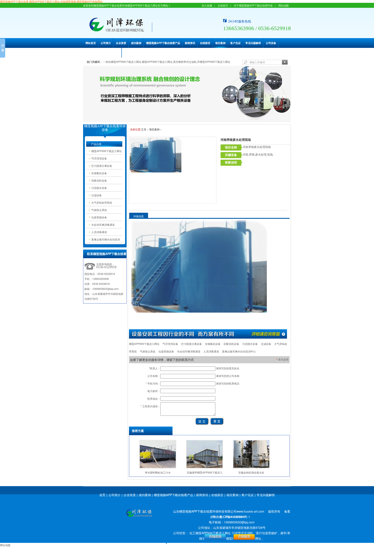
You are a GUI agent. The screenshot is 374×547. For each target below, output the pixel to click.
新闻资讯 (190, 43)
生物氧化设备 (99, 173)
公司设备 (271, 43)
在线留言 (223, 5)
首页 (102, 495)
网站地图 (283, 5)
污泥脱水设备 (99, 188)
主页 (143, 129)
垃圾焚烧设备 (99, 217)
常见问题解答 (253, 43)
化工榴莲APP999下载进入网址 (210, 533)
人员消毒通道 (99, 232)
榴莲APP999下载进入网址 (106, 151)
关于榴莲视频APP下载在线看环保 (253, 5)
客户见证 (235, 43)
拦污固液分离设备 (101, 165)
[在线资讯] (208, 333)
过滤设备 (96, 195)
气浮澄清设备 (99, 158)
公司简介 (106, 43)
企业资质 (121, 43)
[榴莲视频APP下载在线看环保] (139, 513)
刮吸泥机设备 (99, 180)
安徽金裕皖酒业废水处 (251, 472)
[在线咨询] (215, 536)
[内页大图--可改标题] (187, 93)
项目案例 (220, 43)
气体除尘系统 (99, 210)
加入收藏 (207, 5)
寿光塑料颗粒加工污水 (158, 472)
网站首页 (90, 43)
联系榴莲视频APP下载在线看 (102, 53)
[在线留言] (244, 536)
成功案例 (136, 43)
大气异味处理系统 (101, 202)
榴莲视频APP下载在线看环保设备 (105, 127)
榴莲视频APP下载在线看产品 (163, 43)
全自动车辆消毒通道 (103, 224)
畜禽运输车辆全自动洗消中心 (105, 240)
